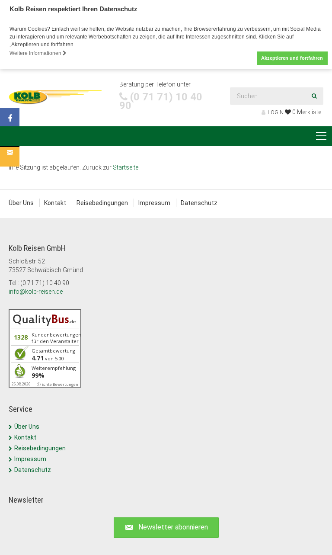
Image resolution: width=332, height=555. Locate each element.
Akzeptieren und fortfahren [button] (292, 58)
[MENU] (321, 136)
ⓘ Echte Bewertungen (57, 384)
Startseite (125, 167)
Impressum (154, 202)
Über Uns (21, 202)
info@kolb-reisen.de (36, 291)
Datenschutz (199, 202)
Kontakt (55, 202)
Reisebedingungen (102, 202)
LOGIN (276, 112)
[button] (166, 527)
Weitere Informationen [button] (36, 53)
